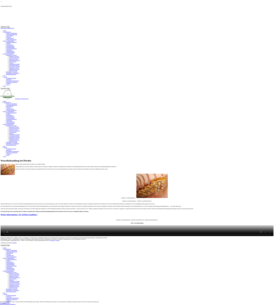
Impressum (52, 240)
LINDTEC (14, 242)
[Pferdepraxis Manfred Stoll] (7, 28)
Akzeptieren (2, 303)
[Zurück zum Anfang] (1, 1)
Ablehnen (8, 303)
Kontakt (57, 240)
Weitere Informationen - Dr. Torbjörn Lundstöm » (19, 215)
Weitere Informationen (5, 304)
